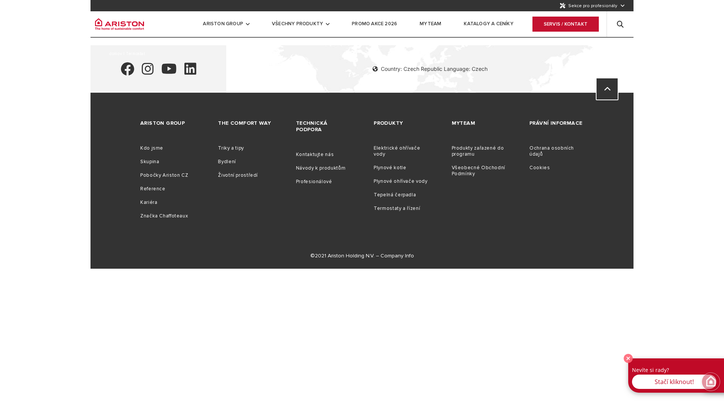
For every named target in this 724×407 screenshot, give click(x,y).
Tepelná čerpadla (395, 195)
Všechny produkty (297, 24)
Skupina (149, 162)
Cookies (539, 168)
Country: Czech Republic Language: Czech (434, 69)
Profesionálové (314, 182)
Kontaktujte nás (315, 154)
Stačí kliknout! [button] (674, 382)
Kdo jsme (151, 148)
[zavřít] (628, 358)
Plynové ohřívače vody (400, 181)
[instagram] (148, 72)
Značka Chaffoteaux (164, 216)
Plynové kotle (390, 168)
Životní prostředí (238, 175)
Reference (153, 189)
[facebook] (127, 72)
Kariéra (148, 202)
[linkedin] (190, 72)
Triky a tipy (231, 148)
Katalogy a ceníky (488, 24)
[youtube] (169, 72)
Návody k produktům (320, 168)
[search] (620, 24)
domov (116, 53)
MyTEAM (430, 24)
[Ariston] (119, 24)
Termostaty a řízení (397, 208)
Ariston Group (223, 24)
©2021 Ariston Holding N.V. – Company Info (362, 256)
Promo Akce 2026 (374, 24)
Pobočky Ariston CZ (164, 175)
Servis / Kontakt (565, 24)
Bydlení (227, 162)
